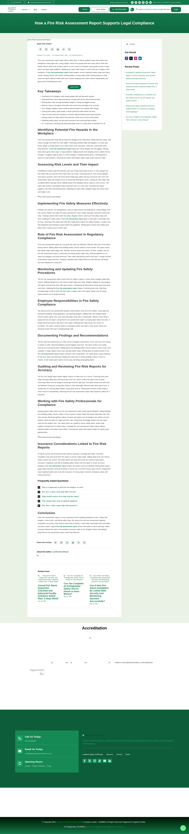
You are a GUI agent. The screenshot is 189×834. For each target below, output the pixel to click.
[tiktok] (143, 2)
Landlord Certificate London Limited (69, 822)
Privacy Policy (157, 2)
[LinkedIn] (58, 49)
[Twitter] (131, 58)
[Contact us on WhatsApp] (183, 828)
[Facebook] (40, 49)
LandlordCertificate (77, 55)
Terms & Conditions (175, 2)
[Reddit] (52, 49)
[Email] (69, 49)
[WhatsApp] (64, 49)
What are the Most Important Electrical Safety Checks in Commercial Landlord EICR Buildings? (140, 109)
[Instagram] (135, 58)
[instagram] (139, 2)
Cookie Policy (165, 2)
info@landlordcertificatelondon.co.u (38, 753)
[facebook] (132, 2)
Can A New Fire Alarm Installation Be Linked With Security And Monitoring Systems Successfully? (99, 593)
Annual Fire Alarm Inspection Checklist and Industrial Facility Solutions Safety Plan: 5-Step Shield (48, 592)
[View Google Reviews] (153, 9)
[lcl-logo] (12, 8)
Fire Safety (47, 55)
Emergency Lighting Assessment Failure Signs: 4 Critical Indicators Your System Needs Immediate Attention (141, 75)
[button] (74, 487)
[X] (46, 49)
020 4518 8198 (30, 741)
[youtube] (146, 2)
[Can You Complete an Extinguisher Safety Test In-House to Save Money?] (74, 576)
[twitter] (136, 2)
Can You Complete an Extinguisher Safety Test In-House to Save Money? (74, 588)
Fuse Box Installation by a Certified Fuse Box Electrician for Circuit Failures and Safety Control (141, 98)
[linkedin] (150, 2)
